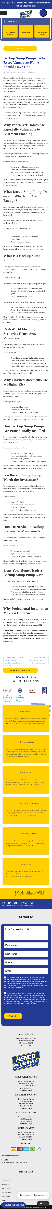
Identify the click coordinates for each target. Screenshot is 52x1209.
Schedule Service (20, 670)
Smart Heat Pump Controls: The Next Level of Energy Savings (38, 660)
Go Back (20, 49)
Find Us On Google (26, 1090)
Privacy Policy (24, 1003)
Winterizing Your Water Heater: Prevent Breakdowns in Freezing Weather (14, 662)
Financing (5, 1177)
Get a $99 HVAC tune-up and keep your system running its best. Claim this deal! (26, 4)
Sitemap (4, 1200)
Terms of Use (6, 1185)
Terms (34, 1003)
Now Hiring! (6, 1189)
